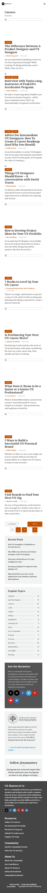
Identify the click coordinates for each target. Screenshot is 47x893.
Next (34, 524)
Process (11, 639)
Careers (8, 42)
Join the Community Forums (16, 847)
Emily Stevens (11, 148)
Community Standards (14, 875)
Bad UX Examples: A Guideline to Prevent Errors (21, 546)
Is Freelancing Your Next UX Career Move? (22, 337)
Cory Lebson (11, 396)
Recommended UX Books (15, 826)
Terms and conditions (29, 884)
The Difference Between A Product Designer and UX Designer (23, 49)
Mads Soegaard (12, 56)
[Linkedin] (16, 700)
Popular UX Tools (12, 837)
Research (11, 643)
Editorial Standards (13, 872)
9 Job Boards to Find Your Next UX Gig (22, 496)
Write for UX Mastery (14, 851)
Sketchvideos (13, 647)
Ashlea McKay (11, 450)
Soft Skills (12, 651)
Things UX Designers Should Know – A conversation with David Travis (22, 178)
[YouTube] (10, 700)
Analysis (11, 596)
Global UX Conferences (14, 833)
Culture (11, 612)
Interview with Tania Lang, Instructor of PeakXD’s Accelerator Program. (23, 84)
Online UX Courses (12, 822)
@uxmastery (28, 763)
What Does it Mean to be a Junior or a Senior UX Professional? (23, 389)
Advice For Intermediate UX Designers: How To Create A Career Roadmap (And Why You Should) (22, 140)
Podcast (11, 635)
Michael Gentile (12, 501)
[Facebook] (22, 693)
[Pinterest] (34, 693)
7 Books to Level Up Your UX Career (21, 283)
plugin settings (30, 775)
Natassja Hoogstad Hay (15, 288)
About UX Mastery (12, 868)
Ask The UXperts (14, 600)
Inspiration (12, 620)
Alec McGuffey (12, 237)
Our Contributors (12, 864)
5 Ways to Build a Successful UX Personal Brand (21, 443)
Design (10, 616)
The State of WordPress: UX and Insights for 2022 (21, 560)
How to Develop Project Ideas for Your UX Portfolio (23, 232)
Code (15, 131)
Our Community (14, 631)
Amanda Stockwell (13, 341)
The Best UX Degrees (13, 830)
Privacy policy (14, 884)
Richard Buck (11, 186)
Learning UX (13, 623)
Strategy (11, 655)
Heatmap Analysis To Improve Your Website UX (22, 568)
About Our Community (14, 861)
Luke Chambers (12, 90)
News (15, 77)
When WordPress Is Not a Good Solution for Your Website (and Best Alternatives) (22, 576)
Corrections (11, 886)
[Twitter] (28, 693)
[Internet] (10, 693)
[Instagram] (16, 693)
